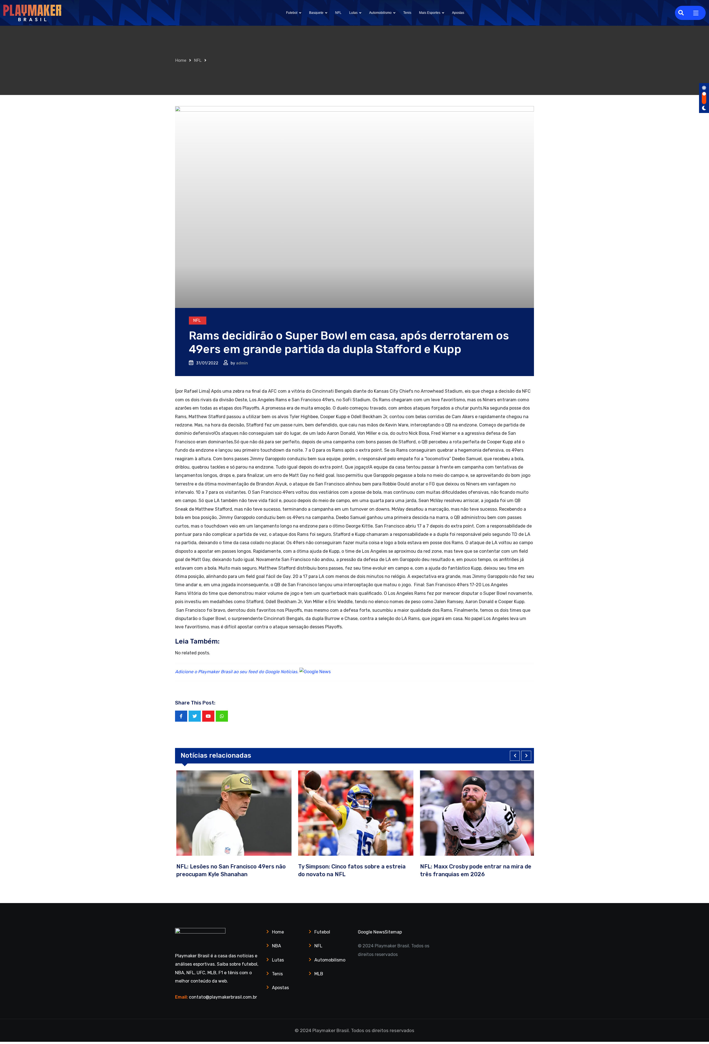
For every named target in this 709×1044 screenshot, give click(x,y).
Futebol (291, 13)
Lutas (353, 13)
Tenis (407, 13)
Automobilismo (380, 13)
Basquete (316, 13)
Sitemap (393, 932)
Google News (371, 932)
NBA (276, 945)
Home (180, 60)
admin (242, 363)
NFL (338, 13)
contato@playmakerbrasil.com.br (223, 997)
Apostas (458, 13)
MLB (318, 973)
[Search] (681, 12)
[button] (515, 756)
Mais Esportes (429, 13)
